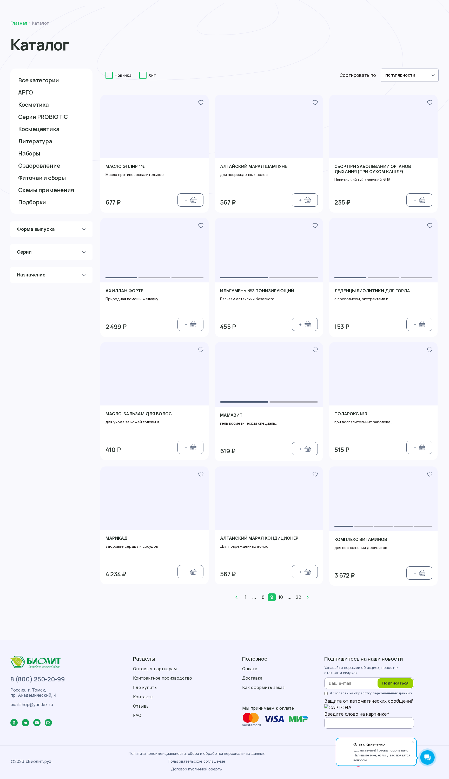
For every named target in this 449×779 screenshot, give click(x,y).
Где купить (282, 25)
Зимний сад (316, 25)
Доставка (185, 7)
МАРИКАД (116, 538)
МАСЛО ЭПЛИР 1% (125, 166)
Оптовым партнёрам (155, 668)
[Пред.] (236, 597)
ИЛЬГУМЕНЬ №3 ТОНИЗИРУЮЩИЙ (257, 290)
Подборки (32, 202)
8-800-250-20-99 (360, 7)
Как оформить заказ (263, 687)
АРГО (25, 92)
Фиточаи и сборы (42, 178)
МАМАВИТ (231, 415)
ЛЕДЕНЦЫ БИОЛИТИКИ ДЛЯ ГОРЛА (372, 290)
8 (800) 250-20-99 (37, 679)
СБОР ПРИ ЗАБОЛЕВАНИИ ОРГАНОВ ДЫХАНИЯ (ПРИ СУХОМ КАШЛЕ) (372, 169)
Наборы (29, 153)
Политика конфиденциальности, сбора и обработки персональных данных (197, 753)
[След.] (308, 597)
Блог (299, 25)
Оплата (215, 7)
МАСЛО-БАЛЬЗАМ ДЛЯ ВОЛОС (138, 413)
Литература (35, 141)
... (254, 597)
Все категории (38, 80)
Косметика (33, 105)
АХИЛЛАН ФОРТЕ (124, 290)
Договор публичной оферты (196, 769)
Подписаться (395, 683)
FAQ (137, 715)
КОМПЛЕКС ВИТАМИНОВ (360, 539)
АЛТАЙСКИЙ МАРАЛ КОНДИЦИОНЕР (259, 538)
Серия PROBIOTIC (43, 117)
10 (280, 597)
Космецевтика (38, 129)
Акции (205, 25)
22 (298, 597)
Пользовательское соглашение (196, 761)
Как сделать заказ (144, 7)
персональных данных (392, 693)
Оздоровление (39, 166)
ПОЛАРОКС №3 (350, 413)
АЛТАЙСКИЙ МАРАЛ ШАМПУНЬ (254, 166)
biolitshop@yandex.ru (411, 7)
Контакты (338, 25)
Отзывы (141, 706)
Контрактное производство (162, 678)
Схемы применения (46, 190)
